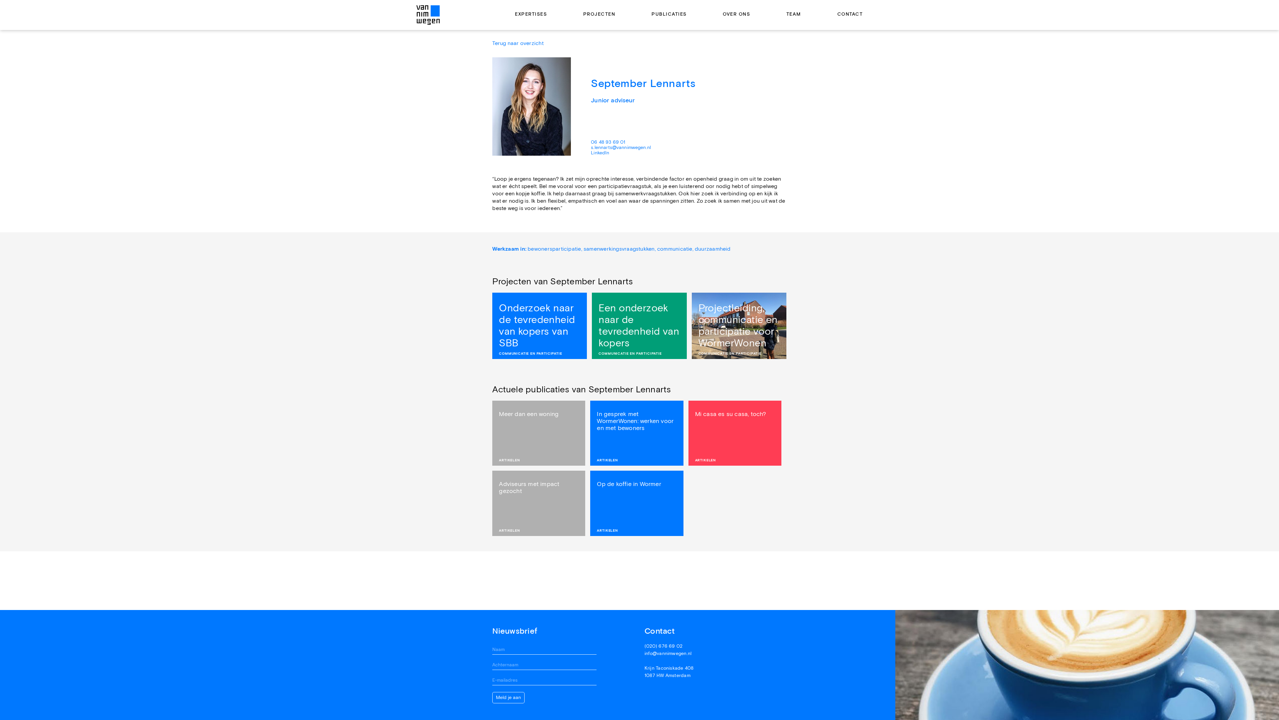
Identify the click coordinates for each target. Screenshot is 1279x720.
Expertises (531, 14)
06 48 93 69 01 (608, 142)
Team (793, 14)
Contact (850, 14)
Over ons (736, 14)
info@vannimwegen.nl (667, 654)
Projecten (599, 14)
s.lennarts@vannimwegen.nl (621, 148)
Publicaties (669, 14)
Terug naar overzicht (517, 43)
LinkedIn (600, 153)
